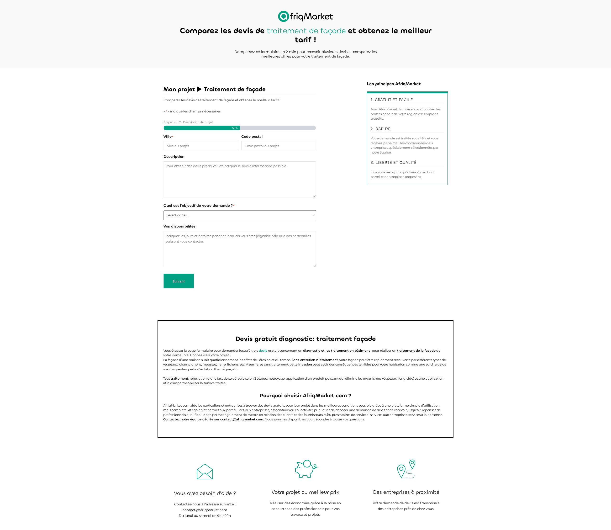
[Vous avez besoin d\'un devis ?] (305, 16)
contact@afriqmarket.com (205, 510)
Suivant (179, 281)
